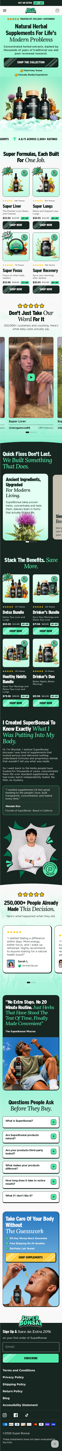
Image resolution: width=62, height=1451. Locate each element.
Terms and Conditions (19, 1370)
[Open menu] (4, 10)
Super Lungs (43, 206)
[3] (33, 432)
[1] (27, 432)
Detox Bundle (13, 612)
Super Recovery (45, 270)
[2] (31, 432)
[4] (35, 432)
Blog (6, 1398)
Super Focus (12, 270)
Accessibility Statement (20, 1405)
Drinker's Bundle (46, 612)
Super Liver (12, 206)
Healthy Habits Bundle (14, 679)
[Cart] (57, 10)
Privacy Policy (13, 1377)
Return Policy (13, 1391)
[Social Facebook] (16, 1415)
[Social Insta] (5, 1415)
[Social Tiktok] (27, 1415)
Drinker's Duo (44, 676)
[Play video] (31, 377)
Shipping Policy (14, 1384)
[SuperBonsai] (31, 10)
